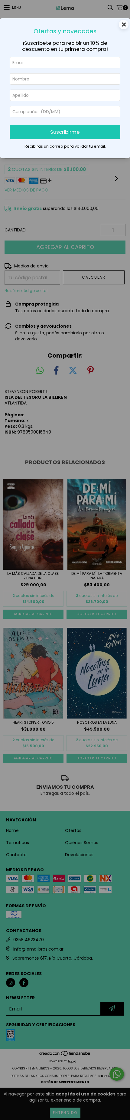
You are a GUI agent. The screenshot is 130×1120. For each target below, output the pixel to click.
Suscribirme (65, 132)
